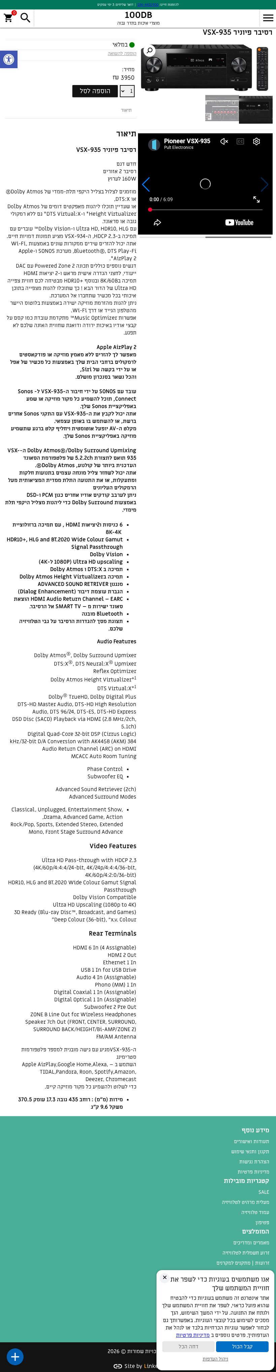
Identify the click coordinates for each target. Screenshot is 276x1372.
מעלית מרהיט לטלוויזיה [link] (245, 1202)
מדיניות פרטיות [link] (253, 1171)
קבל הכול (242, 1346)
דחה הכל (189, 1346)
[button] (145, 184)
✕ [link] (164, 1278)
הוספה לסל (95, 91)
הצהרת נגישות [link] (254, 1161)
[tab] (126, 110)
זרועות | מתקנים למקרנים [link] (242, 1263)
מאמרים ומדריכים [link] (251, 1242)
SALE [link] (263, 1192)
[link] (9, 59)
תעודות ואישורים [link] (251, 1141)
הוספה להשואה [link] (122, 53)
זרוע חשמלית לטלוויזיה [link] (245, 1252)
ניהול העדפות (215, 1359)
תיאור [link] (126, 110)
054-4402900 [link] (148, 4)
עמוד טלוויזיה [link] (255, 1212)
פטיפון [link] (262, 1222)
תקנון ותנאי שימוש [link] (250, 1151)
